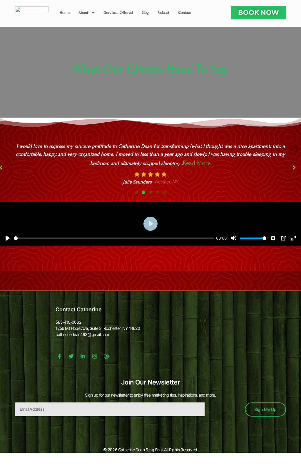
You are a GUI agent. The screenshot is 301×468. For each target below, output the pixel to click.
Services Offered (118, 12)
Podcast (163, 12)
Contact (184, 12)
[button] (136, 182)
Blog (145, 12)
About (83, 12)
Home (65, 12)
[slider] (114, 228)
